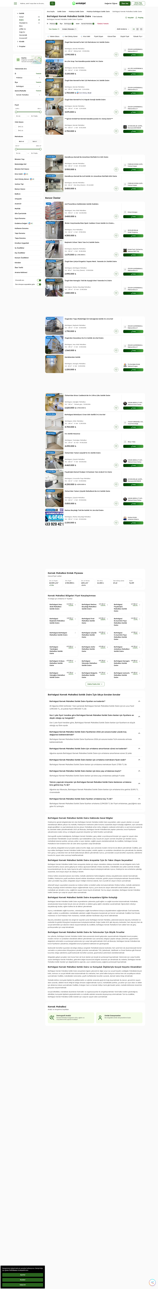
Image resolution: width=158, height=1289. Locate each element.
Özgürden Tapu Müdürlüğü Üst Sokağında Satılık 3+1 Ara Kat (89, 319)
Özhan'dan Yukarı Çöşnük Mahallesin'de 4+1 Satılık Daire (87, 491)
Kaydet (131, 18)
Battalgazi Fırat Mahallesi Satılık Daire (88, 621)
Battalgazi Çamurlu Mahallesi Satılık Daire (122, 675)
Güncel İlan (112, 36)
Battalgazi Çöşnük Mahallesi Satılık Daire (89, 635)
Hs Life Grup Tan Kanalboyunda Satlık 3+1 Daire (84, 61)
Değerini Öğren (111, 3)
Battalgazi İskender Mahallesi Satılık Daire (89, 663)
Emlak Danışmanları (113, 1016)
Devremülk (23, 35)
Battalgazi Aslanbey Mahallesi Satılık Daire (121, 649)
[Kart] (137, 29)
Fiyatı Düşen (98, 36)
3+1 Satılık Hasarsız (72, 434)
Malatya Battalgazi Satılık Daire (98, 12)
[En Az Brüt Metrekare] (16, 149)
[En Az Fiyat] (16, 112)
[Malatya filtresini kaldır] (56, 24)
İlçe (16, 82)
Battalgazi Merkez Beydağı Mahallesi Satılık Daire (89, 606)
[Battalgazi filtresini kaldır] (72, 24)
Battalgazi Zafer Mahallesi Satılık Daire (88, 649)
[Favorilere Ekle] (116, 54)
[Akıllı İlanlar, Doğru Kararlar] (78, 3)
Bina (20, 26)
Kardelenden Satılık (72, 357)
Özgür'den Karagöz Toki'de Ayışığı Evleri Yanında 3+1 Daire (88, 281)
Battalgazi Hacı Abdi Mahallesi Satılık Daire (56, 606)
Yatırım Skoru (54, 36)
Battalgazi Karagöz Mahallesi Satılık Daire (122, 663)
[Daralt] (17, 17)
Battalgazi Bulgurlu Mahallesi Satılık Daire (89, 675)
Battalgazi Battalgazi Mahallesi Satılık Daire (58, 634)
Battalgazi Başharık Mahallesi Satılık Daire (57, 621)
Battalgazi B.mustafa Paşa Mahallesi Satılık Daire (120, 622)
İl (15, 74)
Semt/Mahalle (20, 91)
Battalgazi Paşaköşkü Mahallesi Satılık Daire (120, 607)
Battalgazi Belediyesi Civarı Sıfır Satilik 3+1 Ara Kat (85, 415)
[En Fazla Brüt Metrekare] (40, 149)
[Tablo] (141, 29)
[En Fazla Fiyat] (40, 112)
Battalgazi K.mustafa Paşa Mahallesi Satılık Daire (120, 636)
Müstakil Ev (23, 23)
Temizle (38, 73)
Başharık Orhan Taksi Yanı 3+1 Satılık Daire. (82, 242)
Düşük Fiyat (124, 36)
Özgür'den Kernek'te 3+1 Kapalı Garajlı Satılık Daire (85, 100)
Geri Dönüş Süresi (71, 36)
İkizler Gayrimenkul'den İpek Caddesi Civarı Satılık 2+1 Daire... (90, 223)
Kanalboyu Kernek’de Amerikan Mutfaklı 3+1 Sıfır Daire (86, 157)
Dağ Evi (22, 32)
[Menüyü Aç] (15, 3)
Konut (21, 17)
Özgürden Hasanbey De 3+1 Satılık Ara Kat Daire (84, 338)
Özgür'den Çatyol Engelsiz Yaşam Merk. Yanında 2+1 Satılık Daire (91, 261)
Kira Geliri (86, 36)
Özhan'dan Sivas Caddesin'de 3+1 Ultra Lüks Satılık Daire (87, 395)
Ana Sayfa (51, 12)
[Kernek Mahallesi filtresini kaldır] (93, 24)
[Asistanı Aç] (152, 1282)
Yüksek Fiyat (137, 36)
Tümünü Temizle (103, 23)
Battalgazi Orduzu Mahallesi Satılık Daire (57, 663)
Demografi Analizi (63, 1016)
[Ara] (52, 3)
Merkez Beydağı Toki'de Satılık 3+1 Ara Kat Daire (84, 510)
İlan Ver (125, 3)
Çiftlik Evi (22, 29)
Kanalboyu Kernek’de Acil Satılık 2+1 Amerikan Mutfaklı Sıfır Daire (91, 176)
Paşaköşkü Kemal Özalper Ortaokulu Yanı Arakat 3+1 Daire (88, 472)
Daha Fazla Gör (94, 684)
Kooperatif (23, 38)
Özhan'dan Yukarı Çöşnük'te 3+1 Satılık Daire (83, 453)
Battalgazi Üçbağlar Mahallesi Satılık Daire (57, 675)
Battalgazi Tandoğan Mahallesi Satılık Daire (56, 650)
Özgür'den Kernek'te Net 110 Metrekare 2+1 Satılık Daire (87, 42)
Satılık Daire (61, 12)
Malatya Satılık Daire (76, 12)
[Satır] (134, 29)
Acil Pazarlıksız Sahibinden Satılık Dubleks (81, 204)
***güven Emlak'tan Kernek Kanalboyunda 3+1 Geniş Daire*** (89, 119)
